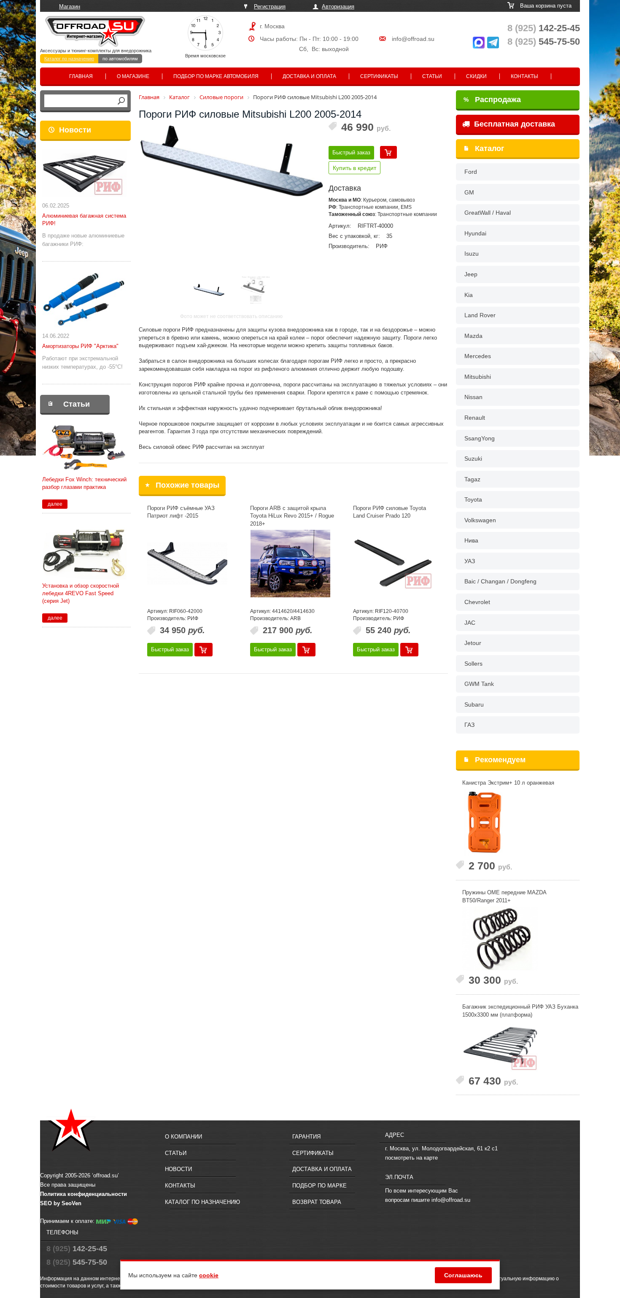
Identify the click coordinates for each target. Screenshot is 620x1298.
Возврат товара (316, 1202)
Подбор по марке (319, 1185)
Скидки (476, 76)
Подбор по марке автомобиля (216, 76)
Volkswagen (480, 520)
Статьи (432, 76)
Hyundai (475, 233)
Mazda (473, 335)
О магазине (133, 76)
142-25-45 (543, 28)
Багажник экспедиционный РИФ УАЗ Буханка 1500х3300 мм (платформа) (520, 1011)
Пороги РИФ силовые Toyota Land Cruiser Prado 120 (389, 512)
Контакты (524, 76)
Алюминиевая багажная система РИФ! (84, 220)
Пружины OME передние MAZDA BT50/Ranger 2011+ (504, 896)
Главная (81, 76)
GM (469, 192)
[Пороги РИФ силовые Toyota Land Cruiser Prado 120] (393, 563)
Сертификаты (379, 76)
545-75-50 (543, 41)
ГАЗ (469, 724)
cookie (208, 1275)
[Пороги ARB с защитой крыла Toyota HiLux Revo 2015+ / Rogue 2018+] (290, 563)
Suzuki (473, 458)
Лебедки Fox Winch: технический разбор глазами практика (84, 483)
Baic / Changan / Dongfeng (500, 581)
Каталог (489, 148)
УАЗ (469, 561)
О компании (183, 1136)
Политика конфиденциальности (83, 1194)
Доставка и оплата (309, 76)
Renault (474, 417)
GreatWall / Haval (487, 212)
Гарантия (306, 1136)
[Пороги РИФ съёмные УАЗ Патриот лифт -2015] (187, 563)
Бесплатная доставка (513, 124)
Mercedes (477, 356)
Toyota (473, 499)
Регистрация (270, 6)
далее (55, 504)
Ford (470, 171)
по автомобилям (120, 58)
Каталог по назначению (69, 58)
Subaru (474, 704)
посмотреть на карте (411, 1158)
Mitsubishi (477, 376)
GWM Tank (479, 683)
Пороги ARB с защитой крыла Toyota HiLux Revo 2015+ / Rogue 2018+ (292, 516)
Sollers (473, 663)
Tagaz (472, 479)
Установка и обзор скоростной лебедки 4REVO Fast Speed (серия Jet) (80, 593)
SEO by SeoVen (60, 1203)
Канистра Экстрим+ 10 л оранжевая (508, 783)
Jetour (472, 643)
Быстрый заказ (351, 152)
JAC (469, 622)
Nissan (473, 397)
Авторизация (338, 6)
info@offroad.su (413, 38)
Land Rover (480, 315)
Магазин (69, 6)
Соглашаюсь (463, 1275)
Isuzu (471, 253)
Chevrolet (477, 602)
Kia (468, 294)
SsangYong (479, 438)
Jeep (470, 274)
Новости (75, 130)
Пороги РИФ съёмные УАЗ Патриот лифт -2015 (181, 512)
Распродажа (492, 99)
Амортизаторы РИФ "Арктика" (80, 346)
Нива (471, 540)
